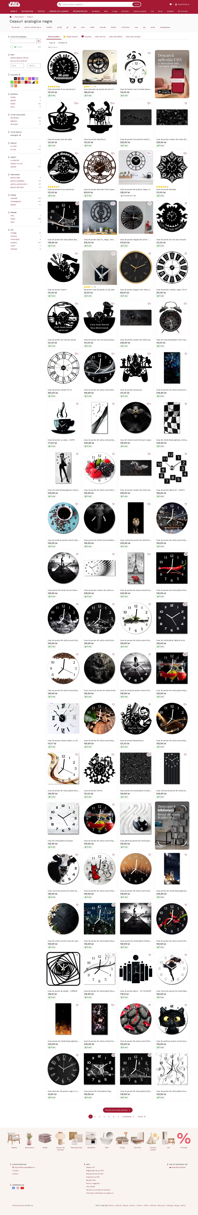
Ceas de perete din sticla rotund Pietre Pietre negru (141, 1041)
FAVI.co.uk (161, 1205)
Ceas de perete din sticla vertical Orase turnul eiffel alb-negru (145, 590)
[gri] (36, 78)
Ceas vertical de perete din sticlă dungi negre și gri (176, 791)
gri (68, 27)
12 (114, 53)
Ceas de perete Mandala (166, 189)
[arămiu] (15, 85)
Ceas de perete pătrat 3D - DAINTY (170, 490)
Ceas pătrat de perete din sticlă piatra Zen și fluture (141, 841)
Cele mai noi (100, 37)
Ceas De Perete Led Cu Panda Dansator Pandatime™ (141, 89)
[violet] (33, 78)
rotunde (102, 27)
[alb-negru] (33, 82)
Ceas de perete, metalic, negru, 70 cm (171, 290)
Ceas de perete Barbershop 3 (132, 741)
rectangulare (165, 27)
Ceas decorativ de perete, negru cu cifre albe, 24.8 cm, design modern (76, 1091)
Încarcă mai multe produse (116, 1110)
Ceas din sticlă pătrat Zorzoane (60, 841)
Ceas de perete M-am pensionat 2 (61, 89)
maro (83, 27)
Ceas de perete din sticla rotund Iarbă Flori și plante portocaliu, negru (148, 891)
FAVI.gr (177, 1205)
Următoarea (127, 1116)
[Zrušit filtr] (20, 135)
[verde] (11, 82)
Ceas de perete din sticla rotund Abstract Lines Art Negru (107, 390)
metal (13, 97)
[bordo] (26, 82)
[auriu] (36, 82)
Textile (45, 1147)
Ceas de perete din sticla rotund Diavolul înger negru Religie (108, 891)
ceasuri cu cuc (16, 163)
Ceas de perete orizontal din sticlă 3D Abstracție (139, 139)
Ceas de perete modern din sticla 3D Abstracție (175, 139)
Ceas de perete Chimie (93, 791)
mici (12, 216)
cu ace (13, 149)
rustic (13, 246)
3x (59, 86)
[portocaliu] (15, 82)
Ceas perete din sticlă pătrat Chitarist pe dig (138, 941)
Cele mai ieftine (115, 37)
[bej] (22, 82)
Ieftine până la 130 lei (19, 58)
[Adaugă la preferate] (186, 103)
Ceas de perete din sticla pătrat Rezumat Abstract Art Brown (72, 791)
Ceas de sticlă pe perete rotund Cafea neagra (66, 540)
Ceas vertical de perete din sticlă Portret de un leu (140, 540)
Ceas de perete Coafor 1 (57, 290)
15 (77, 103)
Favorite (88, 37)
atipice (13, 205)
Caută (136, 4)
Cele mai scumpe (133, 37)
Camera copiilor (153, 1149)
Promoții (184, 1147)
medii (92, 27)
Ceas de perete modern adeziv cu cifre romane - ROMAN (71, 741)
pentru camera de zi (33, 27)
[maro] (19, 82)
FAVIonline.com (18, 1205)
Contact (15, 1170)
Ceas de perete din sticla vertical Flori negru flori (104, 1041)
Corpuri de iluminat (60, 1149)
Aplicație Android (178, 1167)
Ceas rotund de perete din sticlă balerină (172, 991)
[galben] (26, 78)
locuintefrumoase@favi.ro (25, 1167)
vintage (13, 233)
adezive (14, 121)
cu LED (13, 146)
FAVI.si (183, 1205)
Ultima (140, 1116)
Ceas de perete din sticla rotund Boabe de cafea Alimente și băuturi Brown (78, 690)
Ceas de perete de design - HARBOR (62, 991)
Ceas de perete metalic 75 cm (60, 390)
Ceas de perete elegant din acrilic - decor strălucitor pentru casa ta (147, 240)
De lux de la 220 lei (19, 61)
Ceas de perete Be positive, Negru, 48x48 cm (138, 189)
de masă (14, 124)
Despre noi (90, 1167)
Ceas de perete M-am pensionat (61, 189)
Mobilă (14, 1147)
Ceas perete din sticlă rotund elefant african (102, 540)
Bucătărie (91, 1147)
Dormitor (137, 1147)
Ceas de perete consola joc (131, 390)
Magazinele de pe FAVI (95, 1170)
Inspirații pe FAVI (93, 1177)
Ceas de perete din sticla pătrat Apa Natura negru (68, 240)
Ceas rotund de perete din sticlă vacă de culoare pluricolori (72, 891)
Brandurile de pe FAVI (94, 1174)
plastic (13, 100)
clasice (113, 27)
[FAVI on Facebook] (13, 1188)
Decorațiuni (19, 17)
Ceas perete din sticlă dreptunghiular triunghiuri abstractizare (72, 1041)
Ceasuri (30, 17)
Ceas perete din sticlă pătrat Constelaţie (136, 791)
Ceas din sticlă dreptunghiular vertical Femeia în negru (70, 490)
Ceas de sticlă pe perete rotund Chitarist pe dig (139, 690)
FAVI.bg (170, 1205)
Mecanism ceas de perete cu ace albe (99, 290)
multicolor (125, 27)
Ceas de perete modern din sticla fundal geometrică (105, 590)
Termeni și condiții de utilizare (98, 1190)
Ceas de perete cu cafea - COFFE (61, 440)
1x (167, 187)
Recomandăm (54, 37)
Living (122, 1147)
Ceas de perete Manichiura (94, 139)
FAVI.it (146, 1205)
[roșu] (19, 78)
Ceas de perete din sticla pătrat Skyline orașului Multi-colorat (109, 941)
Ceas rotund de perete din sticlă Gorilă (99, 690)
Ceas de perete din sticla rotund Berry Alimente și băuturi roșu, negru (112, 490)
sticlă (59, 27)
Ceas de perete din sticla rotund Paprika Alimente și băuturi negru (110, 841)
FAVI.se (153, 1205)
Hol (168, 1147)
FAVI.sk (119, 1205)
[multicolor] (29, 82)
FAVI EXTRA (90, 1187)
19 (77, 53)
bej (144, 27)
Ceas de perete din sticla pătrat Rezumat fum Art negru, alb (108, 991)
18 (114, 103)
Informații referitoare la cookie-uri (100, 1193)
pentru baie (15, 178)
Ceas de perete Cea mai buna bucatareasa (101, 340)
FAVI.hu (132, 1205)
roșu (136, 27)
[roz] (29, 78)
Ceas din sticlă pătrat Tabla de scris (170, 640)
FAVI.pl (126, 1205)
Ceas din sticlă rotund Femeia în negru (135, 440)
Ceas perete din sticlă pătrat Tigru (97, 1091)
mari (12, 222)
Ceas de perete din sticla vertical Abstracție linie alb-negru (108, 440)
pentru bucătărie (17, 181)
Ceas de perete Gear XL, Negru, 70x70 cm (100, 240)
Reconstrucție (76, 1147)
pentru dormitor (17, 187)
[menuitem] (13, 11)
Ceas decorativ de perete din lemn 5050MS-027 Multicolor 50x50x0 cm (113, 89)
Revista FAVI (91, 1180)
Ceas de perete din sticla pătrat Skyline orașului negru (142, 1091)
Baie (106, 1147)
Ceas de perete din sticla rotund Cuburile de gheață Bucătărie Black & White (78, 640)
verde (152, 27)
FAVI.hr (140, 1205)
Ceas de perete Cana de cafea (60, 139)
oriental (14, 249)
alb (74, 27)
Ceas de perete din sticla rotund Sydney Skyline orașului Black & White (113, 640)
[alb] (11, 78)
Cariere (15, 1174)
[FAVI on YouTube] (22, 1188)
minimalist (15, 239)
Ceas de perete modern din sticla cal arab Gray (139, 490)
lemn (13, 107)
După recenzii (72, 37)
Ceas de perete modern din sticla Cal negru (137, 340)
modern (49, 27)
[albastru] (22, 78)
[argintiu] (11, 85)
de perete (16, 27)
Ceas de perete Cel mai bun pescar (62, 340)
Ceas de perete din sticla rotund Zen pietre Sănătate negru (144, 640)
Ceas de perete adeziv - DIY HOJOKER (135, 991)
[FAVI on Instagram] (17, 1188)
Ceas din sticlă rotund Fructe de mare (63, 941)
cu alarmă (15, 160)
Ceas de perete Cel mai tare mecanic (171, 240)
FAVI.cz (112, 1205)
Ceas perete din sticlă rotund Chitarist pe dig (66, 590)
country (14, 236)
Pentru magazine (92, 1183)
